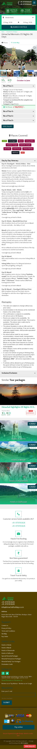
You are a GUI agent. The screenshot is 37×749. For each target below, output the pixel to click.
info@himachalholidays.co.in (13, 607)
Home (3, 31)
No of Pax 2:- (8, 86)
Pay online (18, 727)
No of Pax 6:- (8, 116)
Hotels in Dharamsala (8, 650)
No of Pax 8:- (8, 120)
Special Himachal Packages (10, 656)
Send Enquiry (30, 746)
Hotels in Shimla (6, 645)
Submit (6, 703)
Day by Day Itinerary (10, 161)
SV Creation (24, 743)
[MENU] (34, 3)
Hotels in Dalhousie (7, 653)
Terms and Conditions (8, 631)
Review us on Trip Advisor (10, 683)
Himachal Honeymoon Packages (11, 659)
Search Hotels (20, 27)
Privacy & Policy (6, 628)
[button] (34, 47)
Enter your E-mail (7, 691)
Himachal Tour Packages (11, 31)
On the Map (15, 43)
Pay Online (5, 636)
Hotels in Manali (6, 648)
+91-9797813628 (25, 2)
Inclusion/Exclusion (9, 373)
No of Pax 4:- (8, 111)
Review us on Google (25, 683)
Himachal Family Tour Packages (11, 661)
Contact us (5, 625)
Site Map (4, 634)
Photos (6, 43)
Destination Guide (7, 664)
